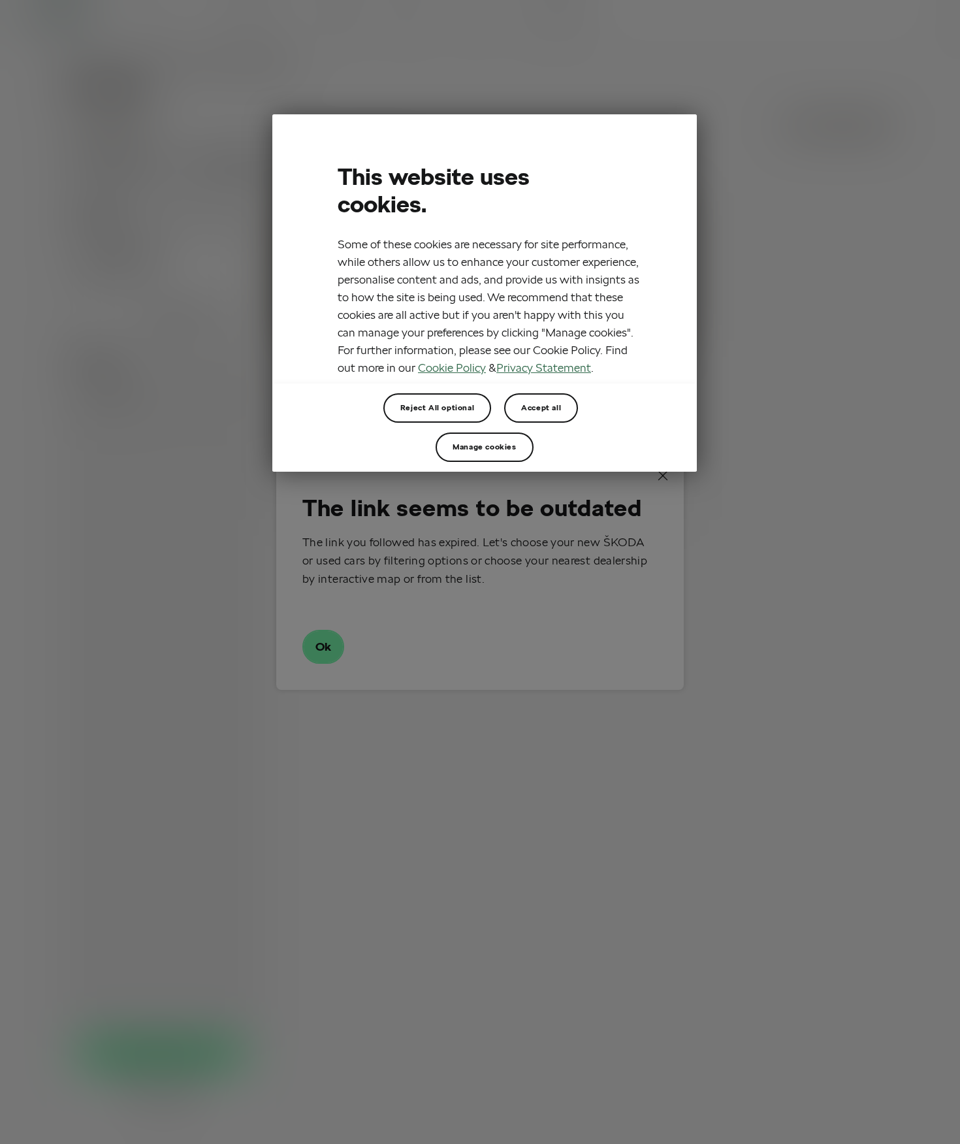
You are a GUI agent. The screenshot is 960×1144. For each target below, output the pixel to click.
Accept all (541, 407)
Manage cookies (484, 446)
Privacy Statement (543, 368)
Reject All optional (437, 407)
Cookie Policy (452, 368)
